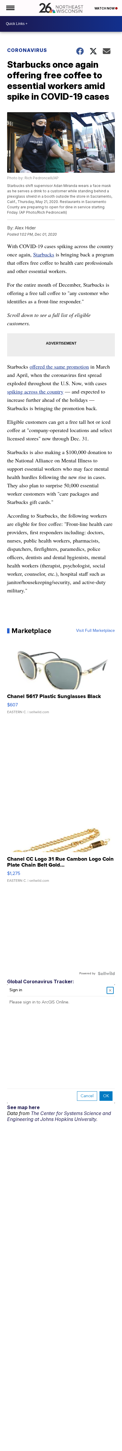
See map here (23, 1107)
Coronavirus (27, 50)
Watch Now (104, 8)
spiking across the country (35, 391)
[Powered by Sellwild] (106, 973)
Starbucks (43, 254)
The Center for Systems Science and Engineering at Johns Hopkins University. (59, 1116)
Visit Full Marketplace (95, 631)
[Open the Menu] (9, 8)
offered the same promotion (59, 366)
